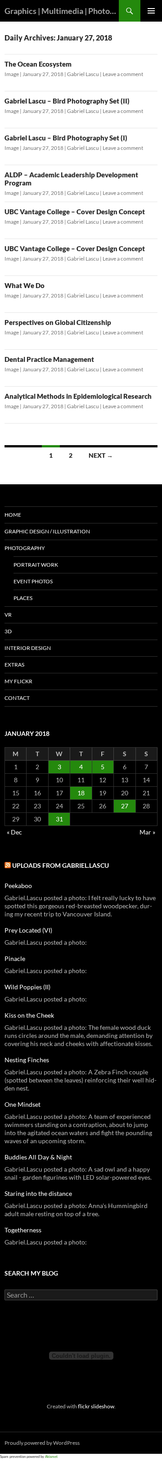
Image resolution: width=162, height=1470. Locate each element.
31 (59, 819)
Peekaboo (18, 885)
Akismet (51, 1456)
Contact (17, 697)
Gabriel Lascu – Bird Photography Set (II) (67, 101)
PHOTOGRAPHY (24, 548)
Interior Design (27, 648)
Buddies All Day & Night (38, 1157)
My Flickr (18, 681)
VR (8, 614)
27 (124, 806)
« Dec (14, 832)
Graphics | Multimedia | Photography (61, 11)
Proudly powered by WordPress (42, 1442)
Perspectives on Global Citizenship (57, 322)
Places (23, 598)
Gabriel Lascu (83, 74)
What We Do (24, 285)
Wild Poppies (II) (27, 987)
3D (8, 631)
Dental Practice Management (49, 359)
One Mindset (22, 1104)
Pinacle (14, 958)
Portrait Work (36, 564)
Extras (14, 664)
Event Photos (33, 581)
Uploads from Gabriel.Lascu (60, 865)
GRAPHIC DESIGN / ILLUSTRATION (47, 531)
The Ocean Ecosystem (38, 64)
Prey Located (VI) (28, 930)
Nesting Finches (26, 1060)
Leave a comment (123, 74)
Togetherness (22, 1230)
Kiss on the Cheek (29, 1015)
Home (12, 514)
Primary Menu (151, 11)
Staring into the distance (38, 1193)
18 (81, 793)
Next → (101, 455)
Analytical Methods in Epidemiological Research (78, 396)
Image (11, 74)
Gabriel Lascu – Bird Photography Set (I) (65, 138)
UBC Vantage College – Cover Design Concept (74, 211)
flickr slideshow (96, 1406)
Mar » (147, 832)
